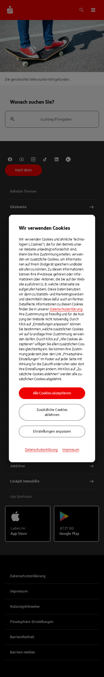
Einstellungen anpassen (52, 431)
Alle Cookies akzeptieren (52, 393)
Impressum (70, 450)
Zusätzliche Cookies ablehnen (52, 412)
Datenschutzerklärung (66, 309)
